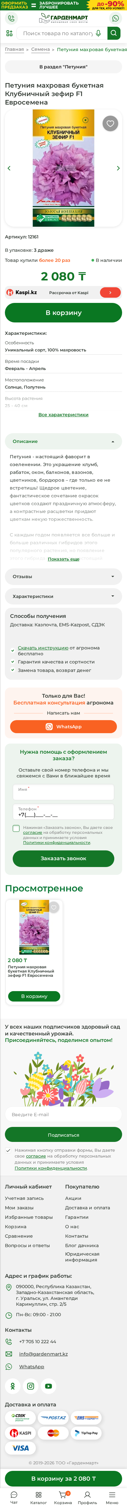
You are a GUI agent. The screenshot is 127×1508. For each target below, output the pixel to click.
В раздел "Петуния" (63, 67)
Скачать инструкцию (43, 648)
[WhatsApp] (115, 18)
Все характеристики (63, 415)
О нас (72, 1227)
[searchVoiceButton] (98, 33)
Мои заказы (19, 1208)
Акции (73, 1198)
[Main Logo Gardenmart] (63, 18)
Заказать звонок (63, 858)
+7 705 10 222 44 (37, 1341)
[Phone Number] (11, 18)
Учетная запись (24, 1198)
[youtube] (48, 1386)
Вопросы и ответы (27, 1245)
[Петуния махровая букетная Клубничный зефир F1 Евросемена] (34, 927)
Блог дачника (82, 1245)
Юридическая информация (82, 1257)
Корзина (15, 1227)
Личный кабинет (28, 1187)
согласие (32, 832)
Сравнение (19, 1236)
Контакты (76, 1236)
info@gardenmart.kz (43, 1354)
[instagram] (30, 1386)
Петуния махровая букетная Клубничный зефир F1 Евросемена (31, 971)
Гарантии (77, 1217)
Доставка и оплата (87, 1208)
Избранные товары (29, 1217)
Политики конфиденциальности (56, 842)
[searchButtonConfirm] (113, 33)
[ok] (13, 1386)
